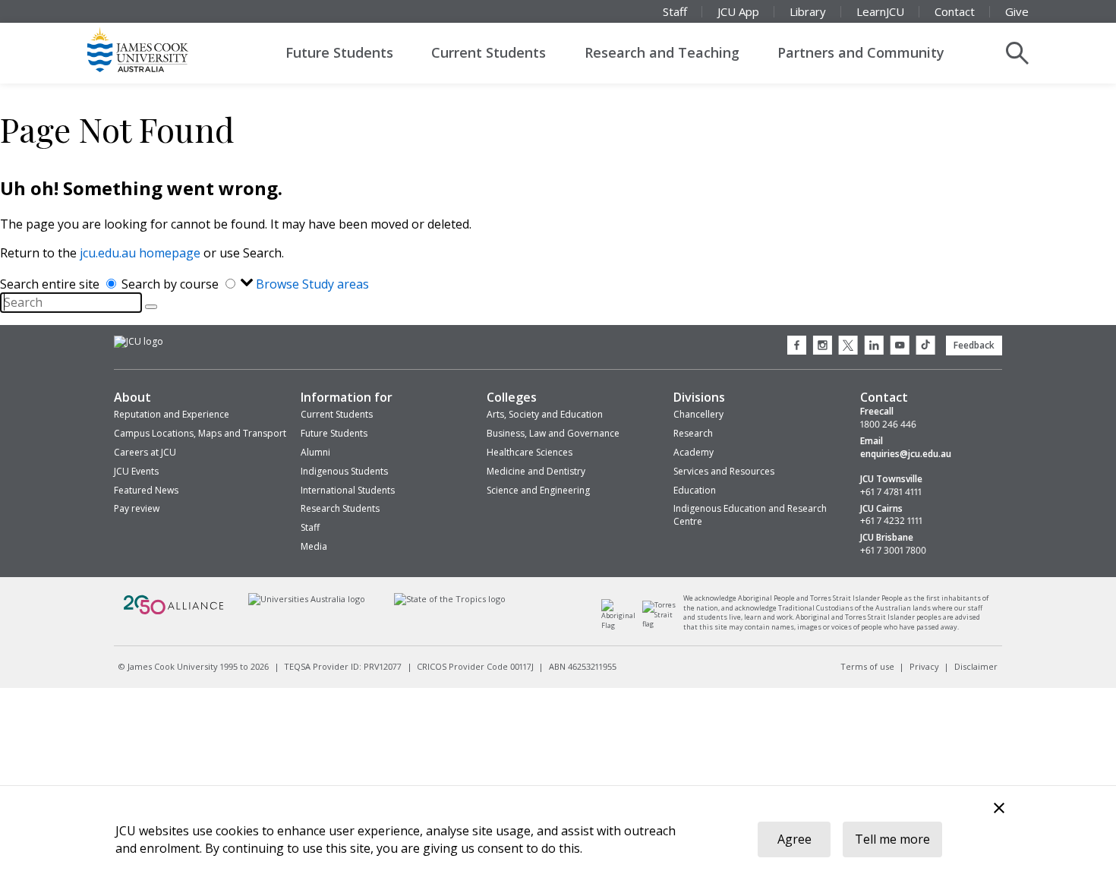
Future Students (339, 52)
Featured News (146, 490)
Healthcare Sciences (529, 452)
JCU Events (136, 471)
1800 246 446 (888, 424)
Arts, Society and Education (545, 414)
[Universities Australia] (306, 598)
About (132, 397)
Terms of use (867, 666)
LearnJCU (880, 11)
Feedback (974, 345)
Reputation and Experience (171, 414)
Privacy (924, 666)
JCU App (738, 11)
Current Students (488, 52)
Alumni (315, 452)
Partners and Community (860, 52)
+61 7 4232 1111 (891, 521)
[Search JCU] (1017, 53)
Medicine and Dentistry (536, 471)
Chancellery (698, 414)
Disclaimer (976, 666)
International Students (348, 490)
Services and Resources (723, 471)
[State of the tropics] (450, 598)
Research (693, 433)
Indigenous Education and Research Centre (750, 515)
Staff (675, 11)
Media (314, 546)
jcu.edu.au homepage (140, 253)
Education (694, 490)
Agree (794, 839)
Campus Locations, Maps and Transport (200, 433)
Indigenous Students (344, 471)
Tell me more (892, 839)
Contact (955, 11)
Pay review (136, 508)
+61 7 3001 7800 (893, 550)
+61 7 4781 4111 (891, 492)
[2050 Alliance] (174, 612)
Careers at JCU (145, 452)
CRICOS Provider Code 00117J (475, 666)
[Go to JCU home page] (138, 342)
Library (808, 11)
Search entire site (51, 284)
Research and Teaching (662, 52)
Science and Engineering (538, 490)
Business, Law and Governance (553, 433)
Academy (693, 452)
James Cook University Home (155, 49)
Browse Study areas (312, 284)
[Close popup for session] (999, 810)
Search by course (171, 284)
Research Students (340, 508)
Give (1017, 11)
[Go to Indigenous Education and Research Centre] (622, 625)
